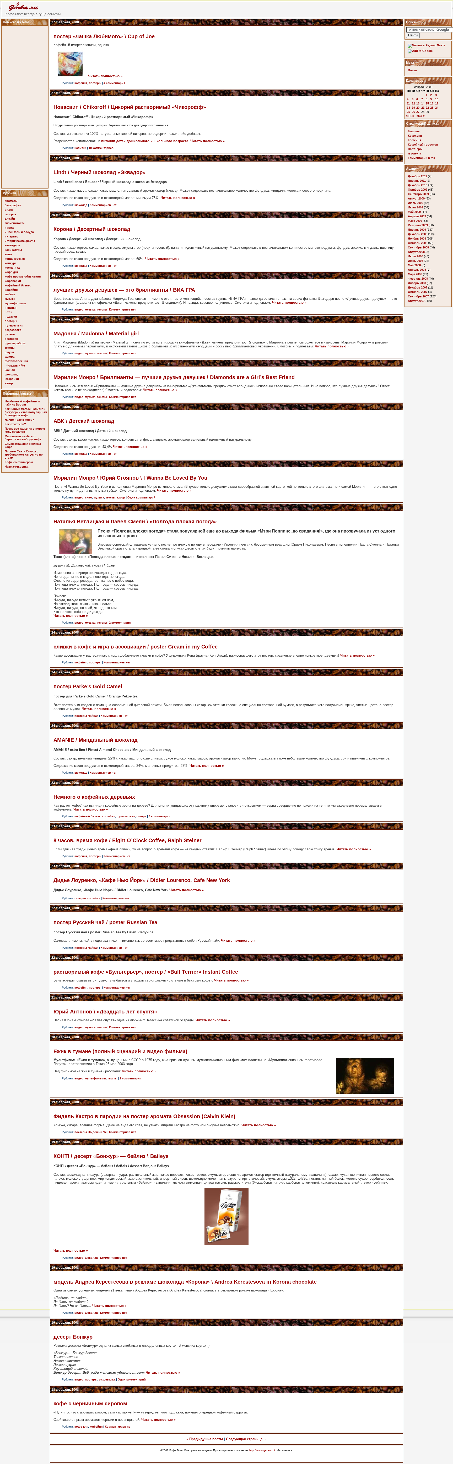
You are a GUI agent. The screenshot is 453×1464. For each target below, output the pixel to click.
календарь (12, 245)
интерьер (11, 236)
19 (413, 107)
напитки (11, 307)
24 (436, 107)
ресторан (11, 338)
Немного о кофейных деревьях (94, 797)
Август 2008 (416, 251)
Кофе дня (415, 135)
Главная (413, 131)
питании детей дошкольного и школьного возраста (144, 141)
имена (9, 227)
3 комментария (159, 816)
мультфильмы (15, 303)
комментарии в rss (421, 157)
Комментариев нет (103, 205)
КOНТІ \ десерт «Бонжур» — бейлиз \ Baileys (111, 1156)
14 (422, 103)
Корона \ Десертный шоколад (91, 229)
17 (436, 103)
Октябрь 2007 (417, 291)
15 (427, 103)
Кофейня (414, 140)
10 (436, 99)
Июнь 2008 (415, 260)
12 (413, 103)
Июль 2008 (415, 256)
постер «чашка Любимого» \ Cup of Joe (104, 36)
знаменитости (15, 223)
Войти (412, 70)
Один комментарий (141, 497)
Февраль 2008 (418, 278)
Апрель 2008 (417, 269)
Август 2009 (416, 198)
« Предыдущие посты (204, 1439)
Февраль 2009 (418, 225)
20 (417, 107)
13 (417, 103)
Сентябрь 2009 (418, 194)
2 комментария (120, 622)
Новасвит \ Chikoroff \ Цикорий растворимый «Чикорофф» (129, 107)
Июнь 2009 (415, 207)
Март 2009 (415, 220)
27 (417, 111)
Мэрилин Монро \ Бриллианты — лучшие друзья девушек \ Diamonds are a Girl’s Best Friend (174, 377)
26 (413, 111)
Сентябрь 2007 (418, 296)
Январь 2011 (417, 180)
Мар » (421, 115)
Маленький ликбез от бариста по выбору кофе (23, 438)
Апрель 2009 (417, 216)
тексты (9, 347)
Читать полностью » (105, 76)
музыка (10, 298)
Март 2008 (415, 274)
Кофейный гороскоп (423, 144)
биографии (13, 205)
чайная (10, 369)
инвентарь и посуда (19, 232)
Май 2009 (414, 211)
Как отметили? (15, 424)
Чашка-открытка (16, 466)
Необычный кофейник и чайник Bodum (22, 403)
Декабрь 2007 (417, 287)
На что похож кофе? (19, 419)
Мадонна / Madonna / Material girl (96, 333)
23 (431, 107)
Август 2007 (416, 300)
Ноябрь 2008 (417, 238)
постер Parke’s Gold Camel (87, 686)
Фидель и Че (16, 365)
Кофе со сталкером (19, 462)
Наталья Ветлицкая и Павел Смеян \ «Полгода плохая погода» (135, 521)
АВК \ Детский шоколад (83, 421)
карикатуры (13, 249)
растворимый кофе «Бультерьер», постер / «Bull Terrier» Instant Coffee (145, 972)
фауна (9, 352)
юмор (9, 383)
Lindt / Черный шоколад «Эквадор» (99, 172)
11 (408, 103)
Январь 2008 (417, 283)
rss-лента (414, 153)
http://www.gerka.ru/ (262, 1450)
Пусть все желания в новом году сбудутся (25, 430)
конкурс (11, 263)
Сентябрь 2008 (418, 247)
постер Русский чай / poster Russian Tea (105, 922)
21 (422, 107)
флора (9, 356)
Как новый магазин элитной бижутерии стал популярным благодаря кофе (26, 412)
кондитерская (15, 258)
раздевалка (13, 329)
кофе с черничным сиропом (90, 1403)
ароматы (11, 200)
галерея (10, 214)
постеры (11, 321)
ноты (8, 312)
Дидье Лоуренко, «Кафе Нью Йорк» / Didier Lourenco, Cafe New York (141, 880)
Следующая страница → (246, 1439)
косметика (12, 267)
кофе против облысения (23, 276)
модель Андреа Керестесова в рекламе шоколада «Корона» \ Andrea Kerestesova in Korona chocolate (185, 1282)
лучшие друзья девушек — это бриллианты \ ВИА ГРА (124, 290)
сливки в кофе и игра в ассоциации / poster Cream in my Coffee (135, 647)
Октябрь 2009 (417, 189)
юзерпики (12, 378)
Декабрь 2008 (417, 234)
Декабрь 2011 (417, 176)
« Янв (410, 115)
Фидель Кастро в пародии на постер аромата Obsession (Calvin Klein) (144, 1116)
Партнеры (415, 149)
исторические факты (20, 240)
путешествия (14, 325)
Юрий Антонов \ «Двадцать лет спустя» (105, 1011)
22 (427, 107)
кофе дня (11, 272)
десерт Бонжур (73, 1337)
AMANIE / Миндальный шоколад (95, 740)
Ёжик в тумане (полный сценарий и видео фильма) (120, 1051)
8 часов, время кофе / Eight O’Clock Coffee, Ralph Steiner (127, 840)
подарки (11, 316)
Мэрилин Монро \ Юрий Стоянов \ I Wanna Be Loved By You (130, 478)
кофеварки (13, 280)
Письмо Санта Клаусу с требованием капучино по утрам (24, 454)
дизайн (10, 218)
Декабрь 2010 (417, 185)
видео (9, 209)
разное (10, 334)
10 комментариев (101, 147)
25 (408, 111)
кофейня (11, 289)
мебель (10, 294)
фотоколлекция (16, 361)
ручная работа (15, 343)
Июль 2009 (415, 202)
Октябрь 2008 (417, 243)
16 (431, 103)
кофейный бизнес (18, 285)
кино (8, 254)
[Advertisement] (26, 105)
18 (408, 107)
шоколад (11, 374)
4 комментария (114, 83)
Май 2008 (414, 265)
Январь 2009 (417, 229)
